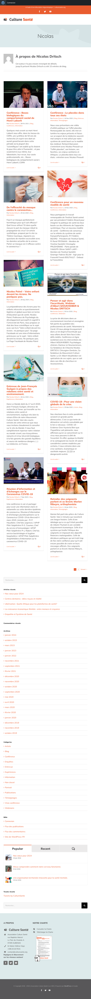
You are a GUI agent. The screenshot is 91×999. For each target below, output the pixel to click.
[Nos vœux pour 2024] (8, 856)
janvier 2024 (10, 635)
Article (76, 407)
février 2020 (10, 712)
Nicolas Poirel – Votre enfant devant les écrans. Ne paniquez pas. (23, 294)
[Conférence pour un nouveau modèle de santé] (67, 184)
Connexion (11, 3)
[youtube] (16, 963)
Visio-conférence (12, 803)
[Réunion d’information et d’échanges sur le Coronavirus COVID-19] (24, 470)
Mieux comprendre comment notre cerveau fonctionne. (37, 867)
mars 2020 (10, 707)
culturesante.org (60, 7)
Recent (45, 848)
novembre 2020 (12, 681)
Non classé (10, 782)
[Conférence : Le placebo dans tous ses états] (67, 94)
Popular (17, 848)
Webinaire (62, 313)
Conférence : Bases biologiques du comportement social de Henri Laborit (20, 116)
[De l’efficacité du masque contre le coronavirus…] (24, 189)
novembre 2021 (12, 661)
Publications (10, 792)
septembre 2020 (12, 692)
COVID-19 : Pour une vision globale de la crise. (66, 403)
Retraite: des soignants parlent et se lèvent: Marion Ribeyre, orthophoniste (66, 501)
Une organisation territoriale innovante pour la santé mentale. (40, 878)
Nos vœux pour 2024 (14, 593)
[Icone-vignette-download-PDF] (43, 934)
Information (19, 126)
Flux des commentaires (15, 831)
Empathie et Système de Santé (18, 614)
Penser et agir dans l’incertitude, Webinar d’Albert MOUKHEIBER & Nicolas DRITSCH (64, 304)
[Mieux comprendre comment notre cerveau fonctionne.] (8, 867)
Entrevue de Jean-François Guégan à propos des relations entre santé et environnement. (22, 390)
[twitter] (11, 963)
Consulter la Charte (44, 929)
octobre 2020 (11, 686)
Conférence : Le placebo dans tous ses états (67, 114)
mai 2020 (9, 697)
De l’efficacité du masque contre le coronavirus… (21, 208)
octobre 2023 (11, 640)
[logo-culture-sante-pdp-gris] (16, 928)
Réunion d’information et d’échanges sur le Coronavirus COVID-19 (21, 491)
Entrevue (81, 118)
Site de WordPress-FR (15, 837)
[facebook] (6, 963)
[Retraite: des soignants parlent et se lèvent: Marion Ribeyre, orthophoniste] (67, 480)
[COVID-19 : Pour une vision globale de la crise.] (67, 387)
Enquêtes (9, 761)
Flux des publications (14, 826)
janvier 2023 (10, 650)
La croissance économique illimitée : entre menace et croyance (32, 609)
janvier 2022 (10, 655)
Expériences (11, 399)
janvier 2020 (10, 717)
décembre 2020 (12, 676)
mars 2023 (10, 645)
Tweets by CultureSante (14, 896)
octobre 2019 (11, 733)
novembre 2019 (12, 728)
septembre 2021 (12, 666)
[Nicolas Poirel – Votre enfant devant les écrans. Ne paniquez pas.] (24, 273)
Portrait (8, 787)
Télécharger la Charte (45, 932)
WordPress (67, 986)
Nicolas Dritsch (14, 123)
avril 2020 (9, 702)
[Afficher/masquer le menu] (86, 19)
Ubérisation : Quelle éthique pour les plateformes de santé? (31, 604)
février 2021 (10, 671)
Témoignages (63, 120)
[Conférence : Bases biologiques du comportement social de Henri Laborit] (24, 94)
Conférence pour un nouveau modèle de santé (66, 203)
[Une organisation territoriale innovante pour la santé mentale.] (8, 878)
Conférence (10, 126)
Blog (31, 123)
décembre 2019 (12, 723)
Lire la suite (10, 168)
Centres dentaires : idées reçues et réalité (23, 599)
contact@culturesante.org (17, 952)
